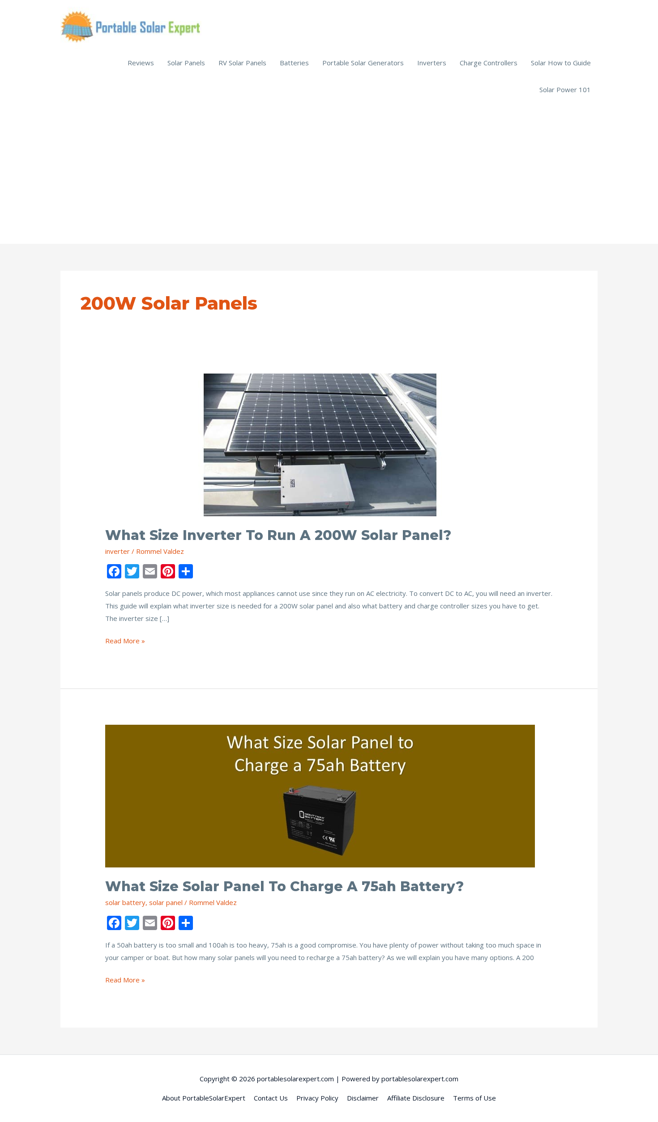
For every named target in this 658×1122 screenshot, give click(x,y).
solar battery (125, 902)
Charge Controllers (488, 62)
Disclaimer (363, 1097)
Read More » (125, 641)
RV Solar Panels (242, 62)
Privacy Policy (317, 1097)
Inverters (431, 62)
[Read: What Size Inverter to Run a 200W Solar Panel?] (320, 444)
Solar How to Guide (561, 62)
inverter (117, 551)
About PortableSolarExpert (203, 1097)
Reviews (141, 62)
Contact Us (271, 1097)
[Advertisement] (329, 170)
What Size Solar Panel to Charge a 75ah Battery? (284, 886)
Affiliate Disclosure (415, 1097)
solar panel (166, 902)
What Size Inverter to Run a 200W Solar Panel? (278, 535)
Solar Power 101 (565, 89)
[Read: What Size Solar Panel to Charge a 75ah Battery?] (320, 795)
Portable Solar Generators (363, 62)
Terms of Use (474, 1097)
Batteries (294, 62)
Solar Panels (186, 62)
